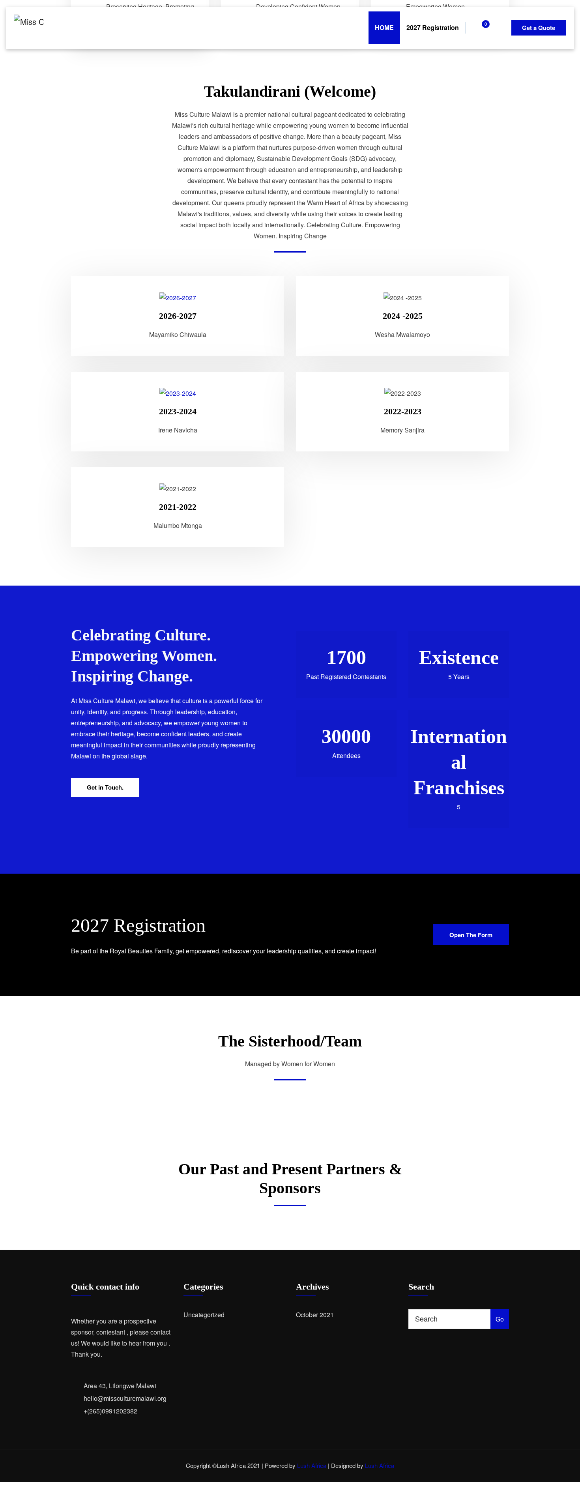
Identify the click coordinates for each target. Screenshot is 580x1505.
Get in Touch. (105, 787)
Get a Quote (538, 27)
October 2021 (315, 1314)
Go (500, 1318)
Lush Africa (311, 1465)
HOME (384, 27)
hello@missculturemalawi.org (125, 1398)
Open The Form (470, 934)
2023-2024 (177, 411)
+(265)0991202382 (110, 1410)
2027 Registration (432, 27)
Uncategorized (204, 1314)
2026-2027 (177, 316)
